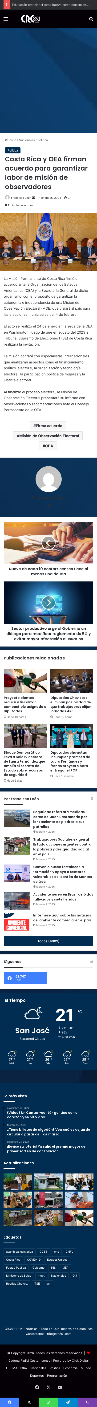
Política (42, 140)
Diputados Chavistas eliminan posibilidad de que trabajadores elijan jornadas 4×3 (70, 704)
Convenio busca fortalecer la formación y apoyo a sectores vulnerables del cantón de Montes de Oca (62, 874)
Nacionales (27, 140)
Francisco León (21, 197)
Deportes (37, 1375)
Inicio (12, 140)
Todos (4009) (48, 941)
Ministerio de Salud (18, 1275)
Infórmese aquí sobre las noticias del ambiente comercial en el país (62, 918)
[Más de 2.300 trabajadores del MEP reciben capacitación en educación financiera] (18, 1181)
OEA (49, 446)
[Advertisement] (48, 78)
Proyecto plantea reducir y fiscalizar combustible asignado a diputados (25, 704)
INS (53, 1267)
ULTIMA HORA (16, 1368)
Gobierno (38, 1267)
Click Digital (80, 1360)
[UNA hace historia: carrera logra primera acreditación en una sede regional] (48, 1200)
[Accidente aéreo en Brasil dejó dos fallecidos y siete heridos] (17, 901)
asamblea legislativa (19, 1251)
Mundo (86, 1368)
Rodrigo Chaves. (17, 1283)
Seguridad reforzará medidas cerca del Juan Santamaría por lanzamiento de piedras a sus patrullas (60, 819)
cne (56, 1251)
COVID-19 (33, 1259)
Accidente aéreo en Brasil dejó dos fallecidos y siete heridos (63, 897)
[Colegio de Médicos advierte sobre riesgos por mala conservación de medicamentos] (48, 1218)
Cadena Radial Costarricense (29, 1360)
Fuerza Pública (16, 1267)
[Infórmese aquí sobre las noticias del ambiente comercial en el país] (17, 922)
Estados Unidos (57, 1259)
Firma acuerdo (49, 425)
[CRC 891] (28, 18)
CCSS (44, 1251)
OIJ (75, 1275)
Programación (57, 1375)
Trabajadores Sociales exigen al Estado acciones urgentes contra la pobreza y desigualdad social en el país (62, 847)
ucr (48, 1283)
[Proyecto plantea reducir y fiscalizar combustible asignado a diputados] (25, 681)
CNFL (69, 1251)
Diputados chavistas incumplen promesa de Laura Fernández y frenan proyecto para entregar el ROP (70, 761)
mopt (41, 1275)
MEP (65, 1267)
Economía (70, 1368)
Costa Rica (13, 1259)
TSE (37, 1283)
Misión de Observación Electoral (49, 435)
